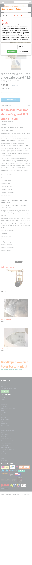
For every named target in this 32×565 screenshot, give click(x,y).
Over (22, 16)
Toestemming (7, 16)
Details (16, 16)
